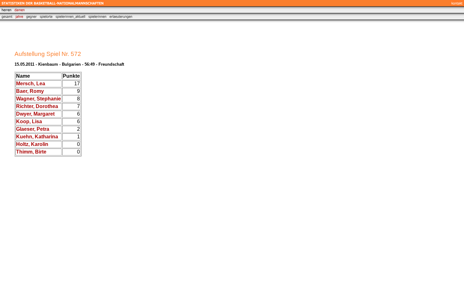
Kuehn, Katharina (37, 136)
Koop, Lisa (29, 121)
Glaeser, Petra (32, 129)
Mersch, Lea (30, 83)
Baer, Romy (30, 91)
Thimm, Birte (31, 151)
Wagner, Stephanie (38, 98)
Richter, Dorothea (37, 106)
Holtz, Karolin (32, 144)
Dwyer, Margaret (35, 114)
